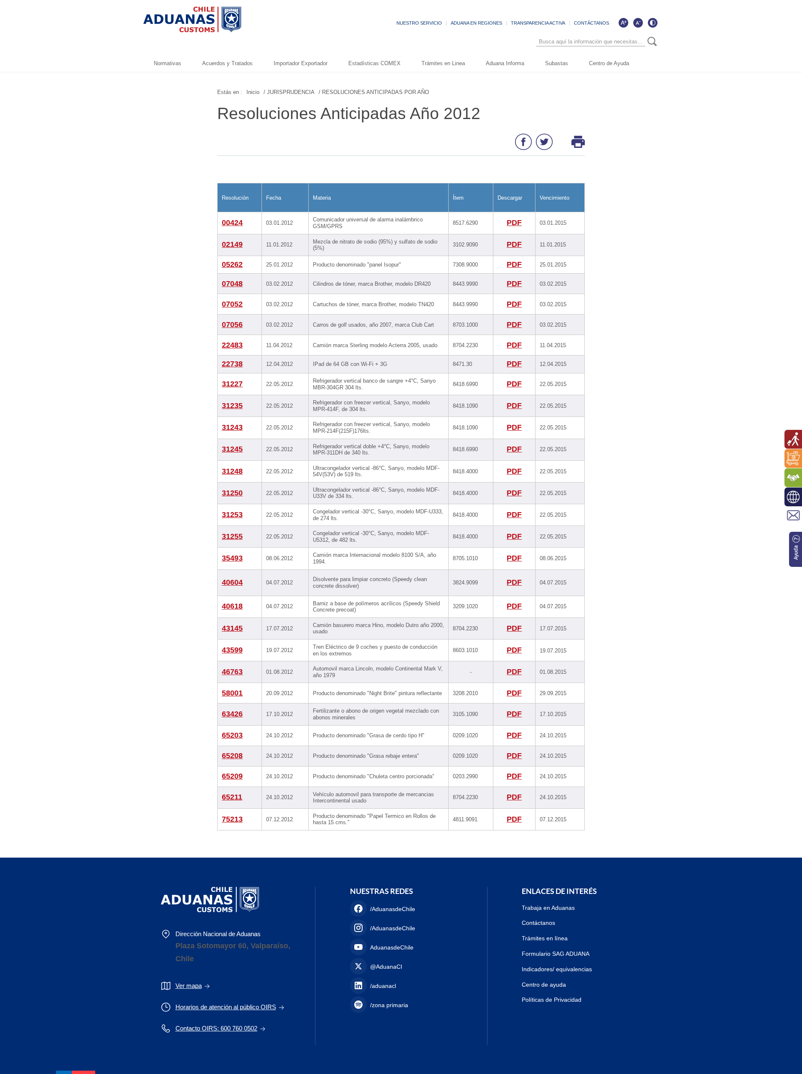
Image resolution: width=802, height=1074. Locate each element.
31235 (232, 405)
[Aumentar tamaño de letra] (623, 22)
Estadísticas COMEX (374, 63)
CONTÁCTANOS (591, 22)
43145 (232, 628)
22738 (232, 364)
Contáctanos (538, 922)
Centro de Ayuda (609, 63)
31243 (232, 427)
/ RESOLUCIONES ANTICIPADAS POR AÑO (374, 92)
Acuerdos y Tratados (227, 63)
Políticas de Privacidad (551, 999)
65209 (232, 776)
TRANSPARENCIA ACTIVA (538, 22)
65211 (232, 797)
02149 (232, 244)
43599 (232, 650)
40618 (232, 606)
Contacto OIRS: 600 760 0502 (216, 1028)
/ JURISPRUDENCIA (289, 92)
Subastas (556, 63)
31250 (232, 493)
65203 (232, 735)
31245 (232, 449)
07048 (232, 283)
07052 (232, 304)
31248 (232, 471)
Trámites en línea (545, 938)
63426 (232, 714)
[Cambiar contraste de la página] (652, 22)
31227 (232, 384)
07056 (232, 324)
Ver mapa (188, 985)
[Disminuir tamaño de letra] (638, 22)
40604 (232, 582)
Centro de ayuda (544, 984)
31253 (232, 514)
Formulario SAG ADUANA (555, 953)
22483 (232, 345)
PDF (514, 222)
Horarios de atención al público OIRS (225, 1007)
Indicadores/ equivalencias (557, 969)
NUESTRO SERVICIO (419, 22)
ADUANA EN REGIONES (476, 22)
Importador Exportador (300, 63)
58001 (232, 693)
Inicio (252, 92)
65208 (232, 756)
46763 (232, 672)
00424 (232, 222)
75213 (232, 819)
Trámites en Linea (443, 63)
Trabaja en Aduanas (548, 907)
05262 (232, 264)
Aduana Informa (505, 63)
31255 (232, 536)
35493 (232, 558)
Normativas (167, 63)
